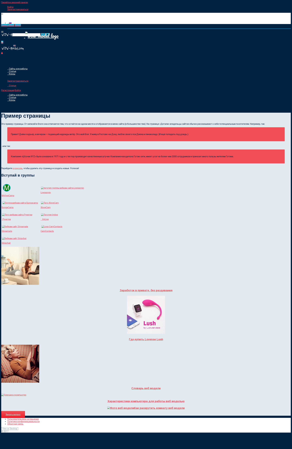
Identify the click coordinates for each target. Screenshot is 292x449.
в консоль (18, 168)
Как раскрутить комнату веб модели (159, 408)
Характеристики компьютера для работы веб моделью (146, 401)
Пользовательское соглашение (23, 419)
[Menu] (2, 14)
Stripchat (6, 243)
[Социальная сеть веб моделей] (12, 50)
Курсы (12, 74)
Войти (10, 7)
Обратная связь (15, 424)
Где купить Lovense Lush (146, 339)
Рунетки (6, 219)
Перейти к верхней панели (14, 2)
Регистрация (7, 25)
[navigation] (146, 8)
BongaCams (8, 207)
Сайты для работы (18, 69)
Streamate (7, 231)
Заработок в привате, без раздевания (146, 290)
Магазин (13, 56)
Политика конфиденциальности (23, 421)
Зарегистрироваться (17, 9)
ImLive (45, 219)
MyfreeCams (8, 195)
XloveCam (45, 207)
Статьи (12, 71)
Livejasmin (46, 192)
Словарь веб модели (146, 388)
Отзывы (13, 79)
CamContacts (47, 231)
